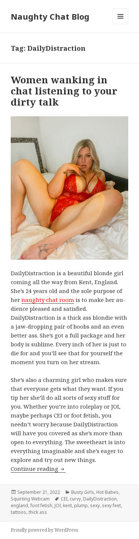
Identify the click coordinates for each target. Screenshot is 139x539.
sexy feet (111, 505)
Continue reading (38, 468)
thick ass (38, 512)
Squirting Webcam (30, 499)
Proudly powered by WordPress (44, 530)
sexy (95, 505)
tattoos (18, 512)
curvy (75, 499)
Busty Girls (82, 492)
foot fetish (41, 505)
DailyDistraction (100, 499)
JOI (57, 505)
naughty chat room (47, 299)
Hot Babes (107, 492)
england (19, 505)
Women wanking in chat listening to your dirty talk (64, 91)
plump (81, 505)
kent (67, 505)
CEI (64, 499)
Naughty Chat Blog (50, 16)
